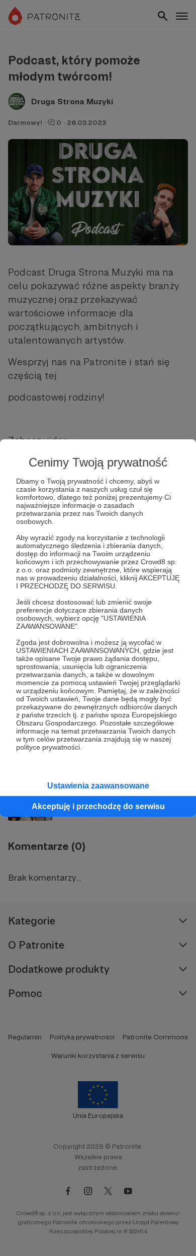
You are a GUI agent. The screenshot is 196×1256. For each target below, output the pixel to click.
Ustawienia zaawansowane (98, 785)
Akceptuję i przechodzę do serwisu (98, 806)
